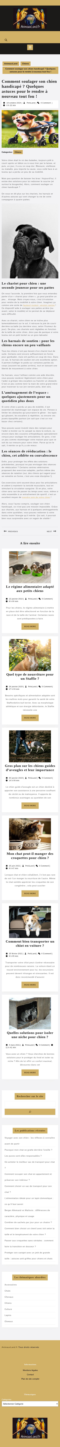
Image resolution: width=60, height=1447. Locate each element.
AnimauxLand (10, 63)
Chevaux (9, 1297)
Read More (31, 627)
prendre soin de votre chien (36, 497)
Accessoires (11, 1285)
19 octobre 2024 (14, 103)
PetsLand (31, 103)
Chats (7, 1291)
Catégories (6, 1399)
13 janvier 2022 (16, 599)
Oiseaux (9, 1321)
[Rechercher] (30, 1112)
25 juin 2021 (14, 866)
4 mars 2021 (14, 1045)
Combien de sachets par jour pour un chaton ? (28, 1222)
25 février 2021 (15, 954)
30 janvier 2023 (16, 778)
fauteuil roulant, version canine (39, 305)
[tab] (30, 47)
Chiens (25, 63)
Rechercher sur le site (30, 1096)
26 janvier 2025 (16, 687)
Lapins (8, 1315)
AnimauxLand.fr (10, 1347)
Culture (8, 1309)
